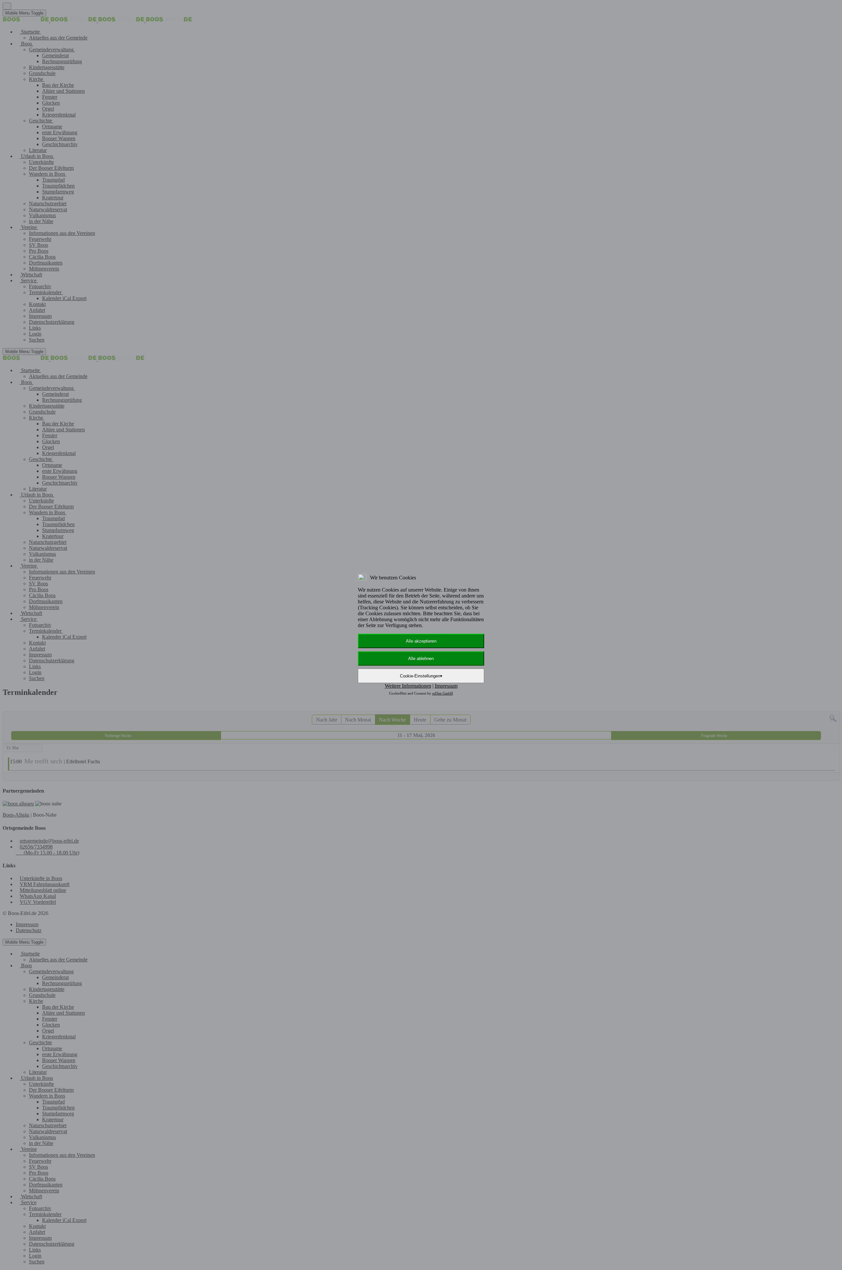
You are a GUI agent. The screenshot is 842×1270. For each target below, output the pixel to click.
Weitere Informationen (408, 686)
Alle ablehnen (421, 658)
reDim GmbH (442, 693)
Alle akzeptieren (421, 641)
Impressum (446, 686)
